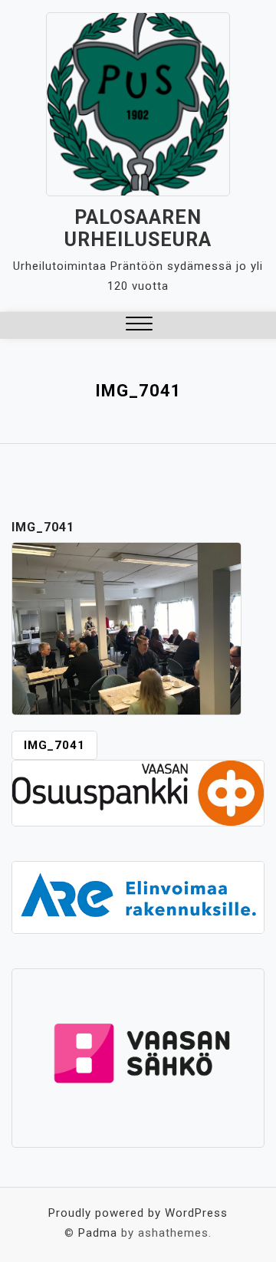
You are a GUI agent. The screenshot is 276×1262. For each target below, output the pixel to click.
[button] (139, 325)
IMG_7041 (54, 745)
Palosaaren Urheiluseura (138, 228)
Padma (97, 1233)
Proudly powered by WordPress (138, 1213)
